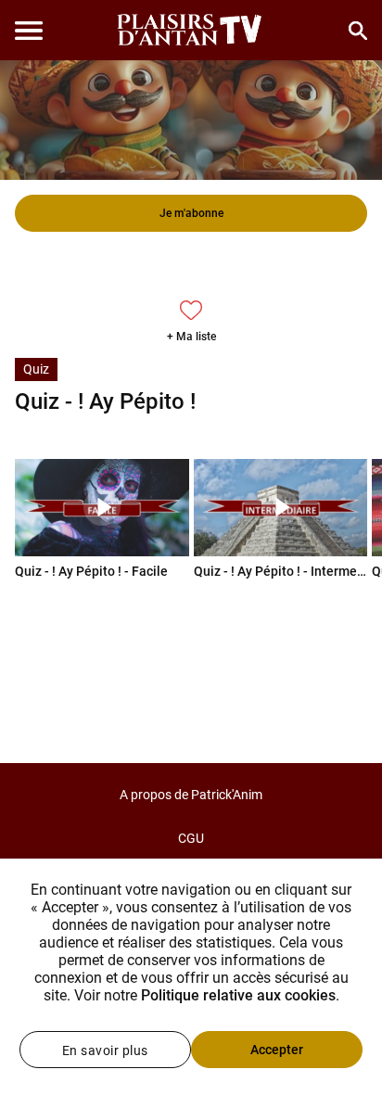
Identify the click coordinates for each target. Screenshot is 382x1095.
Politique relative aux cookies (238, 995)
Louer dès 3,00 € (191, 265)
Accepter (276, 1049)
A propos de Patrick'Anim (191, 794)
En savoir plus (105, 1050)
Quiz (36, 369)
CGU (191, 838)
